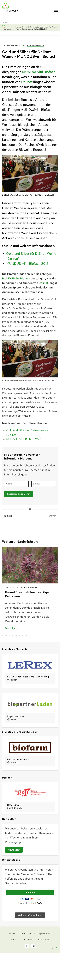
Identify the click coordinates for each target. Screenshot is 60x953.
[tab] (2, 635)
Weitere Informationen (30, 915)
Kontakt (15, 939)
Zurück (8, 516)
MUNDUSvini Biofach (39, 72)
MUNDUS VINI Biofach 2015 (27, 263)
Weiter (52, 516)
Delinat (27, 82)
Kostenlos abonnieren (18, 493)
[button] (57, 951)
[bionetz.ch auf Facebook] (26, 946)
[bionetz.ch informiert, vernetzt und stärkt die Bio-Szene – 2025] (30, 27)
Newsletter (14, 849)
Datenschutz (42, 939)
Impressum (27, 939)
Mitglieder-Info (35, 45)
